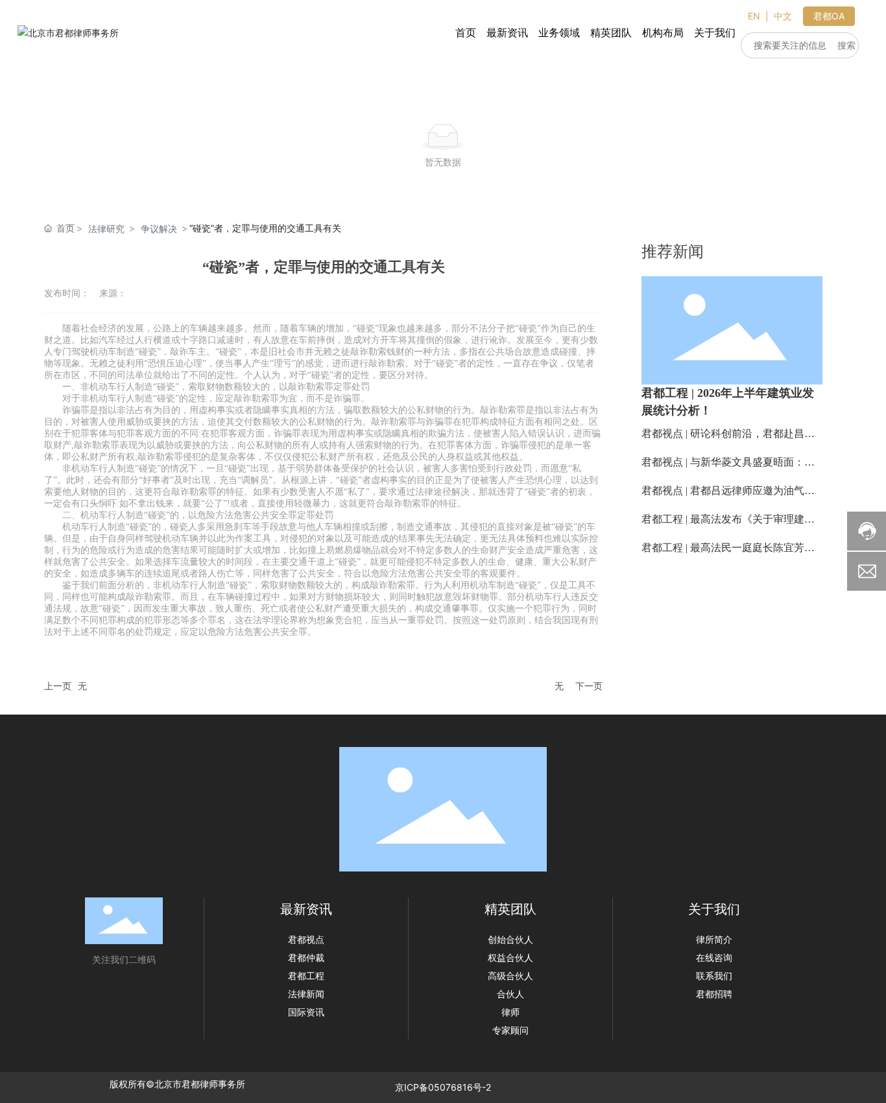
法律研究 (106, 228)
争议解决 (159, 228)
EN (754, 15)
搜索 (846, 45)
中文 (783, 15)
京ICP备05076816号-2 (443, 1087)
